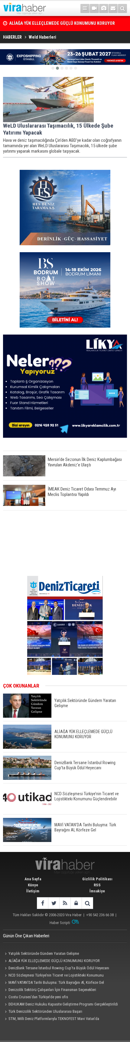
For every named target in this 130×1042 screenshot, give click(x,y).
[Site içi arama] (122, 8)
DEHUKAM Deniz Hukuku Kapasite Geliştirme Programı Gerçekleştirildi (63, 1004)
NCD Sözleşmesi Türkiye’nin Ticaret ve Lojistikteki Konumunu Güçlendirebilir (53, 976)
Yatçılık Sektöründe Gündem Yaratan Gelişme (43, 953)
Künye (33, 885)
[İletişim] (113, 8)
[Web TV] (94, 8)
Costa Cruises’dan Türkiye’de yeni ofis (38, 997)
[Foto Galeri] (103, 8)
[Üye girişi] (76, 903)
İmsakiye (97, 891)
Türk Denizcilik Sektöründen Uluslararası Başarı (45, 1011)
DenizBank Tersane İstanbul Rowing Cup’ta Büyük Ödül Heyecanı (58, 968)
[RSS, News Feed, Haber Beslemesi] (64, 903)
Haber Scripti (60, 922)
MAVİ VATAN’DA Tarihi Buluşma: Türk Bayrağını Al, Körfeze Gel (56, 982)
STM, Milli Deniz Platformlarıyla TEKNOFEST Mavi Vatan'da (53, 1018)
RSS (97, 885)
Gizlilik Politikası (97, 879)
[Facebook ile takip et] (42, 903)
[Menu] (84, 8)
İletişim (32, 891)
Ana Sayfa (32, 879)
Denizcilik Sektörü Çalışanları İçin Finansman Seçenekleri (52, 989)
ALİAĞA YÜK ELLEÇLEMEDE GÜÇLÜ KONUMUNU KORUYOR (54, 960)
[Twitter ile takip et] (53, 903)
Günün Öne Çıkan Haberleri (26, 936)
